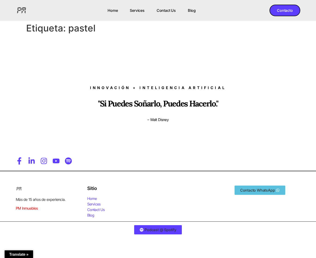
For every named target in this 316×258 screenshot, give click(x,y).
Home (113, 10)
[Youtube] (56, 161)
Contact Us (166, 10)
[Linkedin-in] (31, 161)
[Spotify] (68, 161)
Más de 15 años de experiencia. (40, 199)
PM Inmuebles (27, 208)
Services (137, 10)
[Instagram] (43, 161)
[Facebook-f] (19, 161)
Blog (192, 10)
